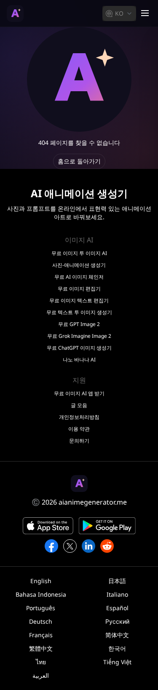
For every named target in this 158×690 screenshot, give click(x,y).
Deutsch (40, 621)
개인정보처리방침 (79, 417)
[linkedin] (88, 546)
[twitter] (70, 546)
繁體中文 (41, 648)
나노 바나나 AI (79, 359)
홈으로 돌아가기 (79, 161)
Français (41, 635)
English (40, 581)
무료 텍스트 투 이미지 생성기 (79, 312)
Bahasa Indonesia (41, 594)
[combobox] (119, 13)
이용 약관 (79, 429)
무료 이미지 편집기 (79, 288)
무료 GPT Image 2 (79, 324)
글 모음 (79, 405)
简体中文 (117, 635)
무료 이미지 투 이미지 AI (79, 253)
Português (40, 608)
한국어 (117, 648)
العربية (40, 675)
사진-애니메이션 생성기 (79, 265)
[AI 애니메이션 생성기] (15, 13)
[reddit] (107, 546)
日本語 (117, 581)
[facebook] (51, 546)
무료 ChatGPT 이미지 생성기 (79, 348)
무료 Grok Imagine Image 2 (79, 336)
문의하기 (79, 440)
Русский (117, 621)
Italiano (117, 594)
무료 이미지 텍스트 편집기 (79, 300)
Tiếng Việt (117, 662)
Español (117, 608)
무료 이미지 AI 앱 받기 (79, 393)
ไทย (41, 662)
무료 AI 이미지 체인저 (79, 277)
